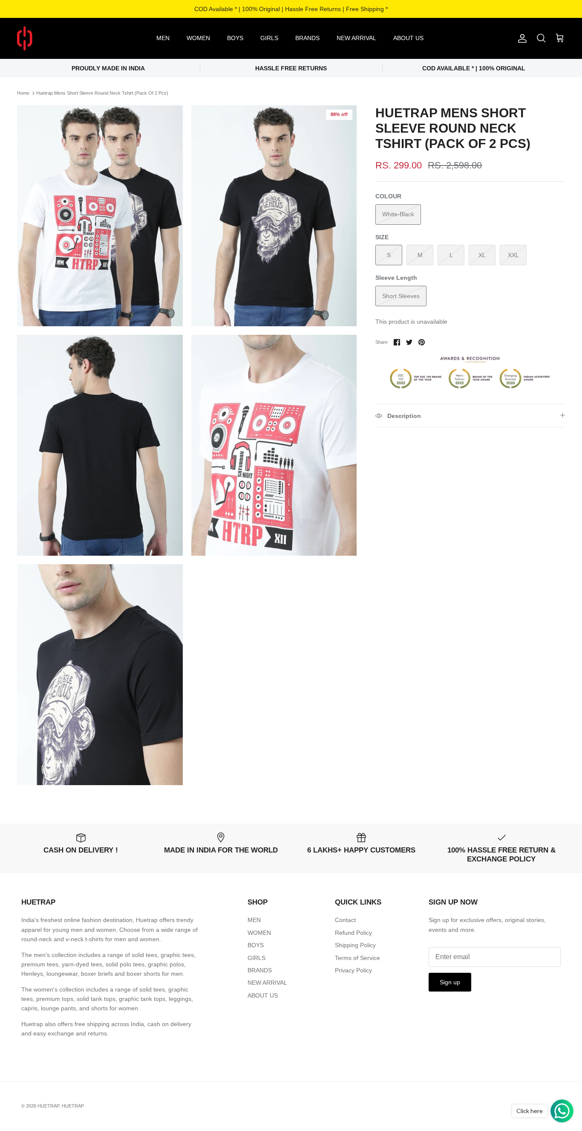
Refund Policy (353, 932)
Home (23, 93)
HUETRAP (48, 1105)
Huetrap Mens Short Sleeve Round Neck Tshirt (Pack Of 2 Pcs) (102, 93)
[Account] (520, 38)
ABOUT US (408, 38)
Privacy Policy (353, 970)
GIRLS (269, 38)
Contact (345, 919)
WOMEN (198, 38)
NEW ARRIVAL (356, 38)
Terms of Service (357, 957)
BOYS (235, 38)
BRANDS (307, 38)
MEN (163, 38)
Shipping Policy (355, 945)
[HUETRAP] (69, 38)
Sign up (450, 982)
